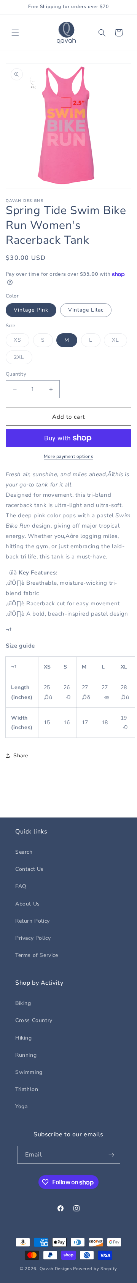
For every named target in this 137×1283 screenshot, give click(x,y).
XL (119, 341)
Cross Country (34, 1020)
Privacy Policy (33, 938)
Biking (23, 1003)
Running (26, 1055)
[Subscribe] (111, 1155)
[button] (15, 32)
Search (24, 852)
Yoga (21, 1106)
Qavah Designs (56, 1269)
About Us (27, 903)
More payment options (68, 456)
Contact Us (29, 869)
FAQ (21, 886)
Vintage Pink (31, 310)
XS (21, 341)
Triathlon (26, 1089)
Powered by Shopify (95, 1269)
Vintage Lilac (86, 310)
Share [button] (20, 755)
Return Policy (32, 921)
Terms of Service (36, 955)
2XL (23, 358)
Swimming (29, 1072)
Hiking (23, 1037)
